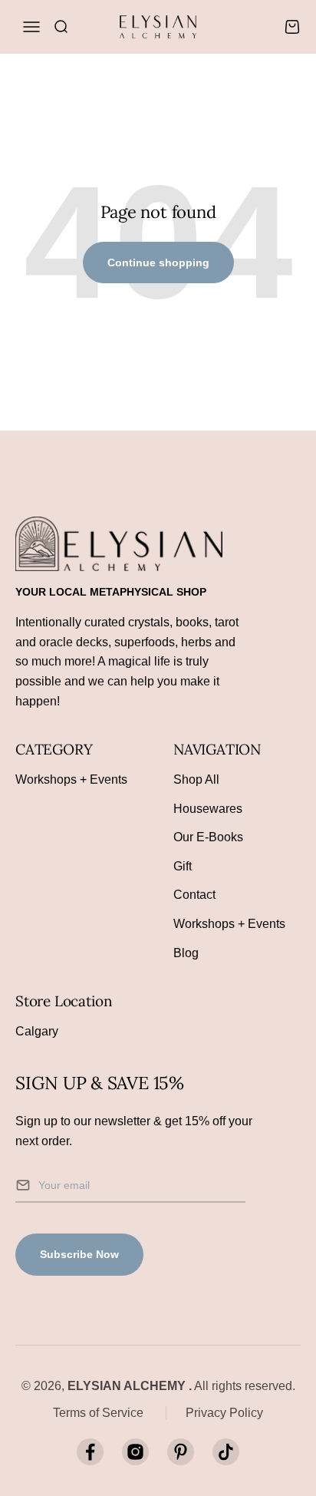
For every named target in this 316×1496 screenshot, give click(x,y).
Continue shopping (158, 262)
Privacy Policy (224, 1412)
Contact (194, 894)
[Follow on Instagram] (135, 1452)
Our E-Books (208, 837)
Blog (186, 952)
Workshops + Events (71, 779)
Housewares (207, 808)
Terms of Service (98, 1412)
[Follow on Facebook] (90, 1452)
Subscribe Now (79, 1254)
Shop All (196, 779)
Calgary (36, 1031)
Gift (182, 866)
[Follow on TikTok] (226, 1452)
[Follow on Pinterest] (180, 1452)
